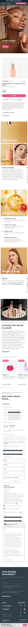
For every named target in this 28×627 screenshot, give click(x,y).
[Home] (14, 7)
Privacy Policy (5, 592)
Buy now (5, 46)
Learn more (5, 351)
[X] (20, 609)
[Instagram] (20, 605)
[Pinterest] (24, 612)
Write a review (23, 81)
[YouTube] (24, 609)
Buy (25, 625)
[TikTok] (20, 616)
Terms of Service (13, 592)
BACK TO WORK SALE (21, 3)
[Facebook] (24, 605)
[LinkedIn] (20, 612)
